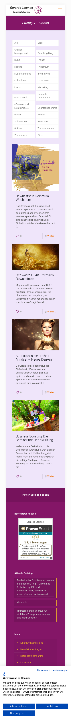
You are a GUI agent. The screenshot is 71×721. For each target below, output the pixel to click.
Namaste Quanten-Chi (44, 96)
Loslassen (43, 80)
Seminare (43, 121)
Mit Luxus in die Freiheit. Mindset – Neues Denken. (34, 357)
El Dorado (22, 602)
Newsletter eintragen (31, 649)
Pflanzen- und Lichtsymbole (21, 106)
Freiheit (41, 60)
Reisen (17, 114)
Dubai (17, 60)
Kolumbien (20, 80)
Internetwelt (44, 73)
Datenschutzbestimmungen (52, 670)
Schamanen (20, 121)
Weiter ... (51, 236)
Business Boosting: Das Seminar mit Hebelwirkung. (35, 438)
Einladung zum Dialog (31, 642)
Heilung (18, 66)
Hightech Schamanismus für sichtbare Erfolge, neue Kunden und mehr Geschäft (33, 614)
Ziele (40, 135)
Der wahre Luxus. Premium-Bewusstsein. (35, 277)
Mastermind (20, 97)
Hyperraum (43, 66)
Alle (16, 42)
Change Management (21, 51)
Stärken (18, 128)
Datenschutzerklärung (32, 655)
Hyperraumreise (22, 73)
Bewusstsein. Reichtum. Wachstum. (32, 198)
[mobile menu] (60, 10)
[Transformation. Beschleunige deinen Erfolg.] (26, 10)
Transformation (46, 128)
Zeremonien (20, 135)
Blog (40, 42)
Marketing (43, 87)
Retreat (41, 114)
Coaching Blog (45, 53)
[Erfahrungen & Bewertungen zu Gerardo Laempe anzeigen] (35, 558)
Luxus (17, 87)
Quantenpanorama (47, 108)
